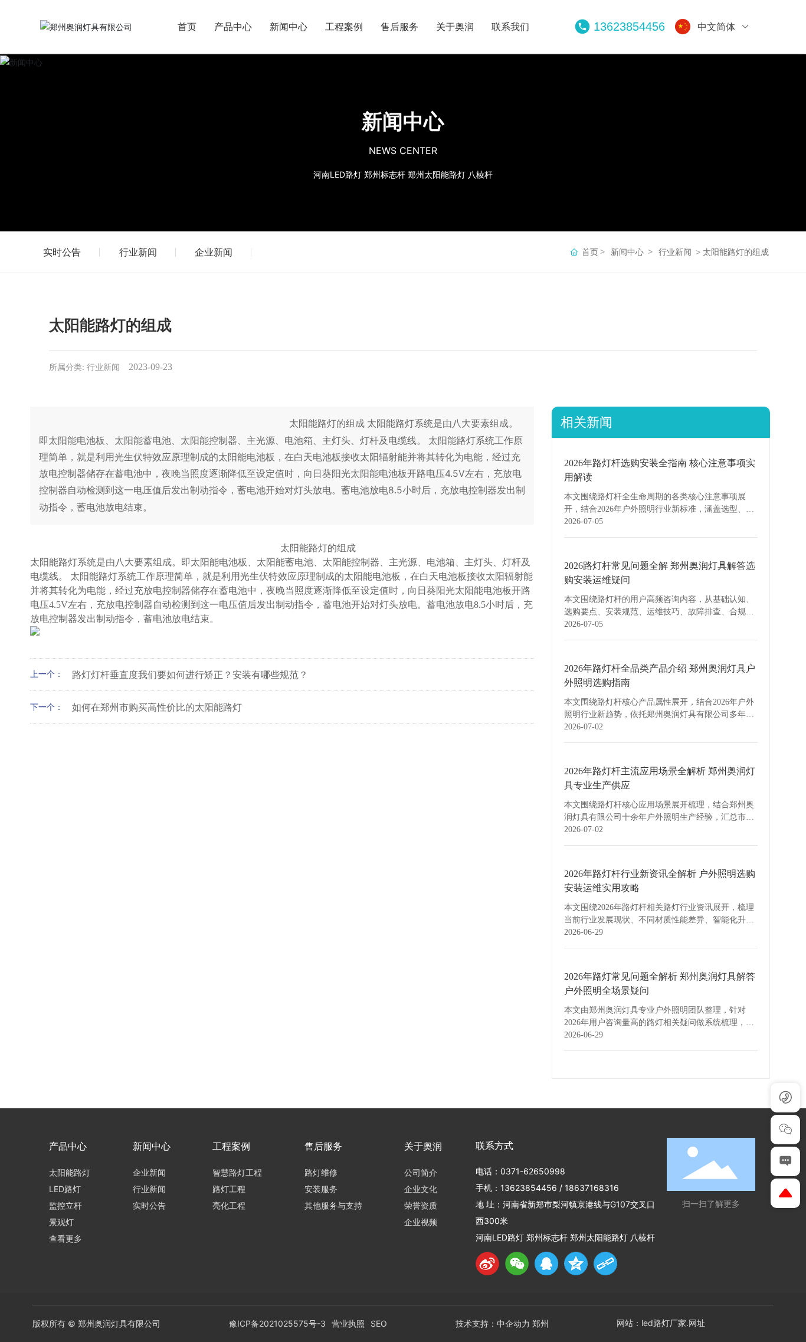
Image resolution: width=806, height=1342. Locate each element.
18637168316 (592, 1188)
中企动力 (513, 1323)
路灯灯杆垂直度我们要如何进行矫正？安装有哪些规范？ (190, 674)
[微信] (517, 1263)
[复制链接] (605, 1263)
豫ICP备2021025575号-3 (277, 1323)
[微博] (487, 1263)
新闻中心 (403, 121)
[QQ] (546, 1263)
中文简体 (716, 26)
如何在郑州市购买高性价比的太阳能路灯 (157, 707)
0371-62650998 (532, 1171)
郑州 (540, 1323)
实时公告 (62, 252)
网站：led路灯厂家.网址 (661, 1323)
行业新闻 (138, 252)
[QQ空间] (576, 1263)
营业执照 (348, 1323)
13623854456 (629, 26)
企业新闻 (213, 252)
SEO (379, 1323)
